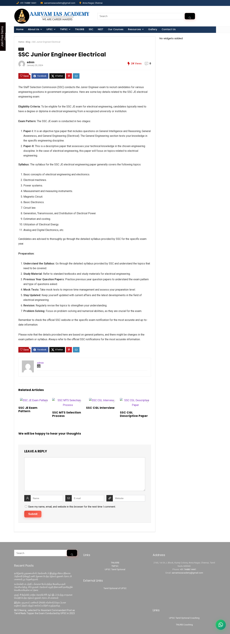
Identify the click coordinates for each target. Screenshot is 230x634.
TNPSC (115, 566)
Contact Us (169, 29)
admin (30, 62)
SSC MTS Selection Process (66, 414)
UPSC (49, 29)
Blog (28, 42)
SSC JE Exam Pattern (27, 409)
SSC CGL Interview (100, 408)
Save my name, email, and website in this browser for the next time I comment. (72, 506)
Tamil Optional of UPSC (115, 588)
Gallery (152, 29)
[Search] (190, 16)
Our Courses (115, 29)
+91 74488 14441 (188, 569)
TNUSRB (79, 29)
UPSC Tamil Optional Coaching (184, 618)
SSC (91, 29)
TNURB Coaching (184, 624)
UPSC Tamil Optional (115, 569)
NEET (100, 29)
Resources (134, 29)
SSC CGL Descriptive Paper (134, 414)
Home (19, 29)
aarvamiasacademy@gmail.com (187, 573)
